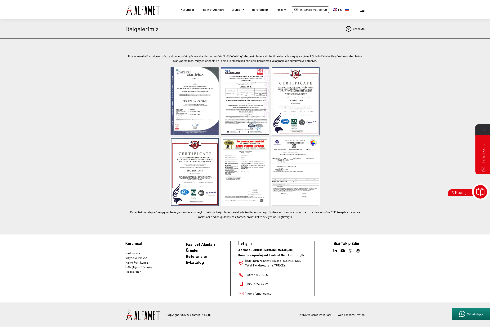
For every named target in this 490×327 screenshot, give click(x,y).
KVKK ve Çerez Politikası (315, 314)
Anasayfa (359, 28)
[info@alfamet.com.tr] (295, 9)
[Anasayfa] (348, 29)
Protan (360, 314)
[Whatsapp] (350, 251)
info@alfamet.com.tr (313, 9)
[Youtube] (343, 251)
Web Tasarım (346, 314)
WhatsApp (475, 314)
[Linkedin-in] (335, 251)
